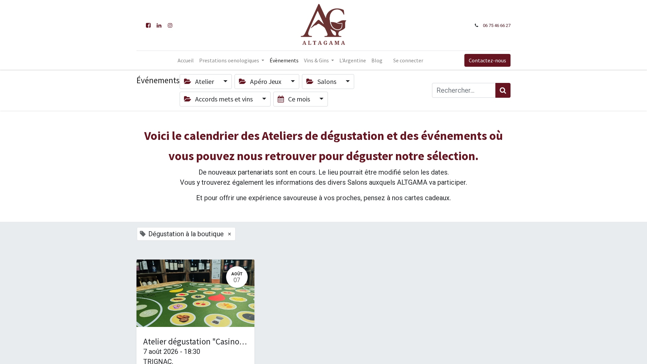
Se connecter (408, 60)
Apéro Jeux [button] (266, 81)
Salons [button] (327, 81)
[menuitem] (185, 60)
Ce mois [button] (299, 99)
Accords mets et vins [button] (224, 99)
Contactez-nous (487, 60)
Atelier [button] (204, 81)
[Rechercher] (503, 90)
